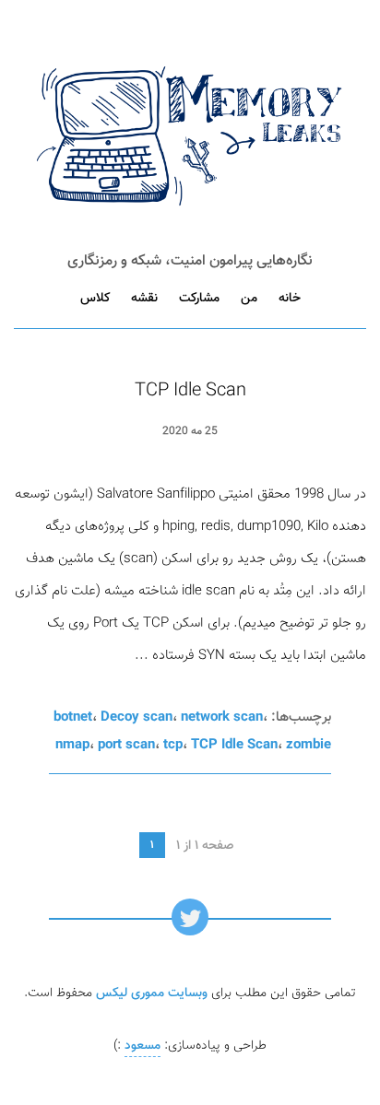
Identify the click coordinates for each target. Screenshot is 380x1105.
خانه (290, 298)
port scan (126, 745)
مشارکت (199, 298)
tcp (173, 745)
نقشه (144, 298)
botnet (72, 717)
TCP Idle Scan (190, 391)
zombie (308, 745)
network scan (222, 717)
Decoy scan (136, 717)
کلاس (95, 298)
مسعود (142, 1046)
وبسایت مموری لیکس (152, 993)
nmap (72, 745)
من (249, 298)
